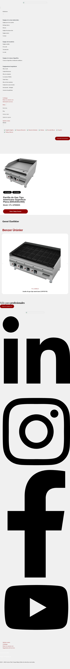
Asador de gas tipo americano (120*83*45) (35, 291)
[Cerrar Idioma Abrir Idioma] (3, 125)
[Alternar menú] (0, 7)
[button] (2, 264)
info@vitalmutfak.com (5, 656)
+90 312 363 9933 (4, 652)
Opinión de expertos (7, 117)
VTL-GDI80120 (35, 288)
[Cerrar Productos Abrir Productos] (3, 13)
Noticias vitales (6, 114)
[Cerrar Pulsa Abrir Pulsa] (6, 104)
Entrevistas (5, 108)
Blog (4, 111)
